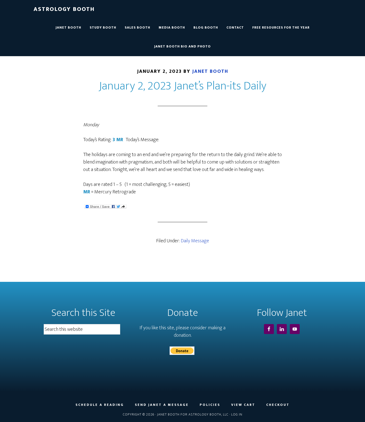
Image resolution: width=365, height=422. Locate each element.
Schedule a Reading (99, 405)
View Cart (243, 405)
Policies (210, 405)
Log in (236, 414)
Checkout (278, 405)
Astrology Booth (64, 9)
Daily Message (195, 241)
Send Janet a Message (162, 405)
